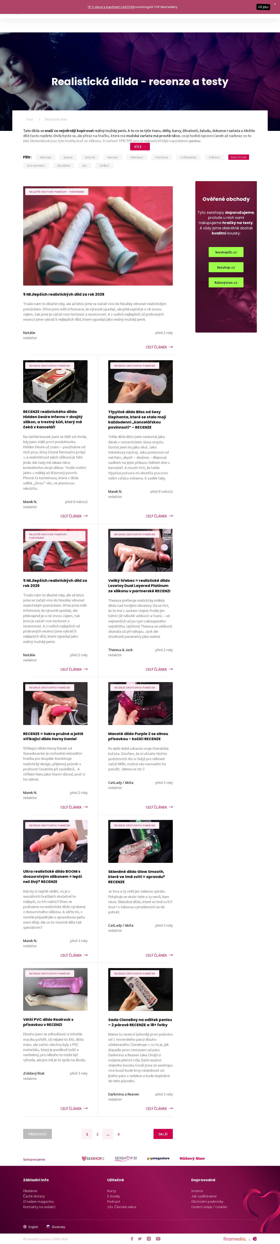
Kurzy (111, 1190)
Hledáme (30, 1190)
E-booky (113, 1196)
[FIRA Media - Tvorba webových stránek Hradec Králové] (234, 1239)
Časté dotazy (34, 1196)
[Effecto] (255, 1239)
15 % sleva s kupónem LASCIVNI (111, 7)
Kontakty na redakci (39, 1206)
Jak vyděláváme (204, 1196)
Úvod (29, 119)
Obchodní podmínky (207, 1201)
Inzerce (197, 1190)
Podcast (113, 1201)
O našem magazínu (38, 1201)
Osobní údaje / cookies (209, 1206)
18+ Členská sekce (121, 1206)
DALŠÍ (163, 1134)
